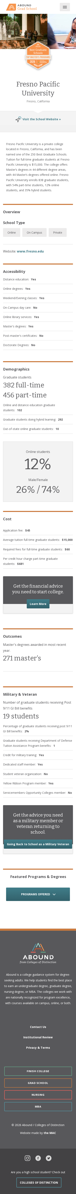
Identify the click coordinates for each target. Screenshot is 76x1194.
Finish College (38, 1071)
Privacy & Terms (38, 1048)
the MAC (50, 1133)
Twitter (48, 1158)
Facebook (38, 1158)
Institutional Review (38, 1037)
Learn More (39, 604)
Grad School (38, 1083)
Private (57, 232)
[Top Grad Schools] (23, 7)
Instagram (27, 1158)
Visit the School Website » (41, 119)
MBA (38, 1106)
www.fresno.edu (30, 251)
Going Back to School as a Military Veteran (39, 844)
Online (11, 232)
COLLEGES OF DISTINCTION (39, 1182)
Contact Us (38, 1027)
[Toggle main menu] (65, 7)
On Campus (34, 232)
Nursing (38, 1095)
